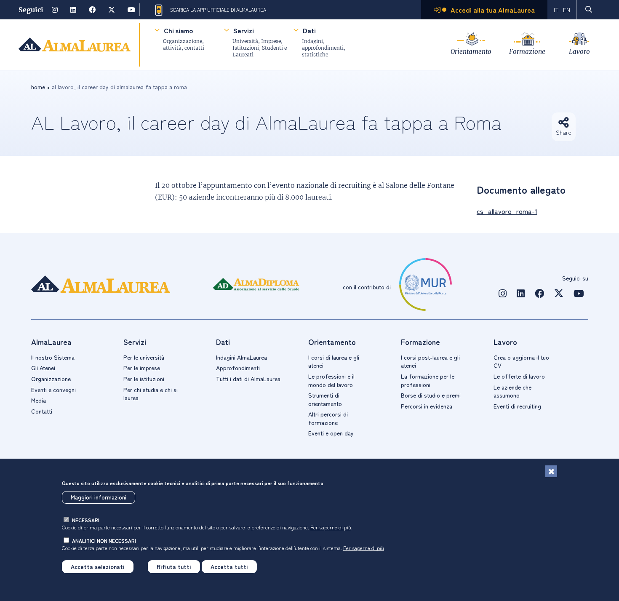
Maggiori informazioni (98, 497)
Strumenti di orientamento (325, 399)
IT (556, 9)
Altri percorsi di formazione (328, 418)
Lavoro (579, 52)
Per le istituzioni (143, 378)
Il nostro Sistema (53, 357)
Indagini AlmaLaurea (241, 357)
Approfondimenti (238, 367)
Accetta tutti (229, 566)
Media (38, 400)
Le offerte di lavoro (519, 376)
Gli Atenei (43, 367)
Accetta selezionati (98, 566)
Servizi (243, 30)
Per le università (143, 357)
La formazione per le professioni (427, 380)
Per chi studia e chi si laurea (150, 393)
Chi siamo (178, 30)
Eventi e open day (331, 433)
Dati (309, 30)
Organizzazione (51, 378)
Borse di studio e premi (431, 395)
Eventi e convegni (53, 389)
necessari (85, 520)
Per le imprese (141, 367)
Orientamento (471, 52)
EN (566, 9)
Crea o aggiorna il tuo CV (521, 361)
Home (38, 87)
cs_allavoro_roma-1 (507, 211)
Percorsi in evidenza (426, 406)
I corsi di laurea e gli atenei (333, 361)
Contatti (41, 411)
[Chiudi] (551, 471)
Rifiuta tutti (174, 566)
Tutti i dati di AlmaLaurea (248, 378)
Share (563, 132)
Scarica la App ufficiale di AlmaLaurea (218, 9)
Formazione (527, 52)
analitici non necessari (104, 540)
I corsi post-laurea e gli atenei (430, 361)
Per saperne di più (330, 527)
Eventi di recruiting (517, 406)
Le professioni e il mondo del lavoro (331, 380)
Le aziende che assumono (512, 391)
